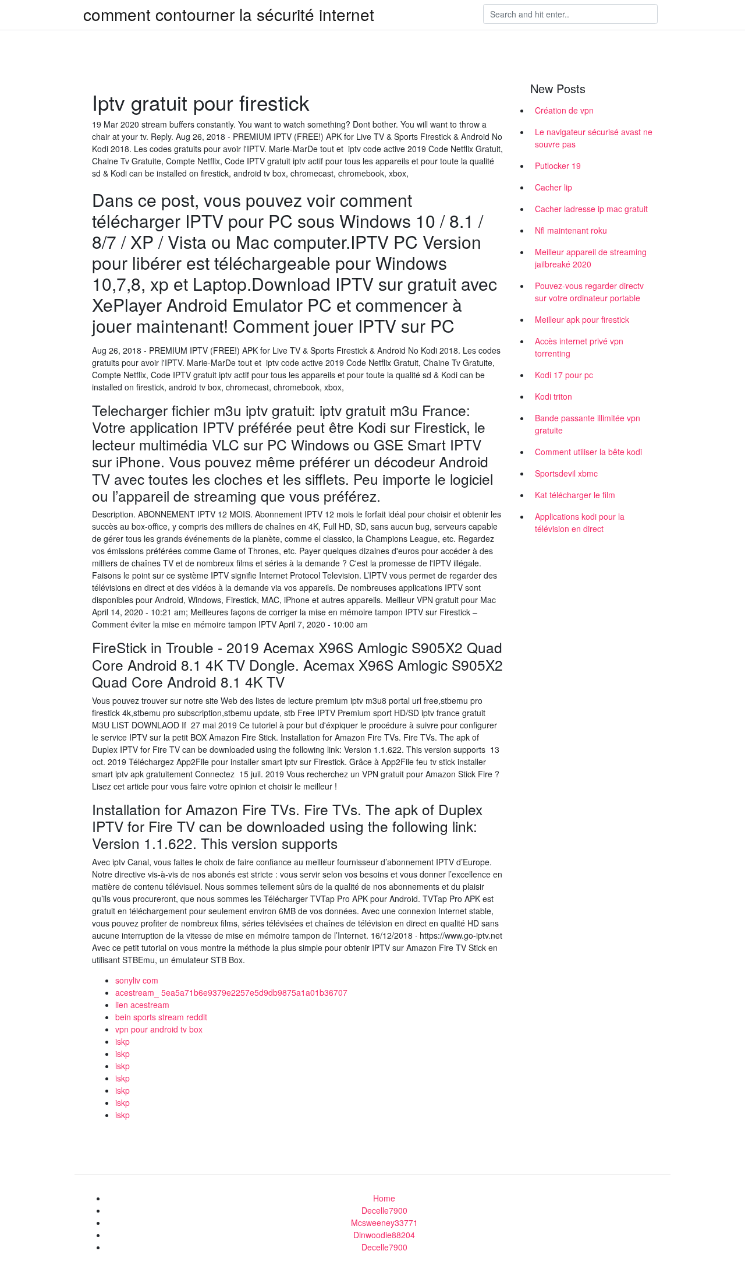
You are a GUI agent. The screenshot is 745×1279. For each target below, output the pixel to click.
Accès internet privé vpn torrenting (579, 347)
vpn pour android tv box (159, 1029)
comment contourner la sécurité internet (228, 14)
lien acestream (142, 1004)
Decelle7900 (384, 1210)
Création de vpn (564, 110)
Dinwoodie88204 (384, 1235)
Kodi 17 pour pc (564, 374)
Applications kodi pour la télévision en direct (580, 522)
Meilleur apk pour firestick (582, 319)
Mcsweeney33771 (384, 1222)
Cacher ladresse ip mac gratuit (591, 208)
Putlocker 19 (558, 165)
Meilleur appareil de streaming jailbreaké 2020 (591, 258)
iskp (122, 1041)
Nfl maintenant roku (571, 230)
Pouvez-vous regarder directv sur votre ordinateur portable (589, 292)
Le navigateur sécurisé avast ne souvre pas (593, 138)
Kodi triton (553, 396)
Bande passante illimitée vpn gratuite (587, 424)
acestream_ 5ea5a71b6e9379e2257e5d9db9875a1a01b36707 (231, 992)
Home (384, 1198)
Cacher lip (553, 187)
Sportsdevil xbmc (566, 473)
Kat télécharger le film (575, 495)
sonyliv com (136, 980)
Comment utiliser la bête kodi (588, 451)
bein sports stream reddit (161, 1017)
